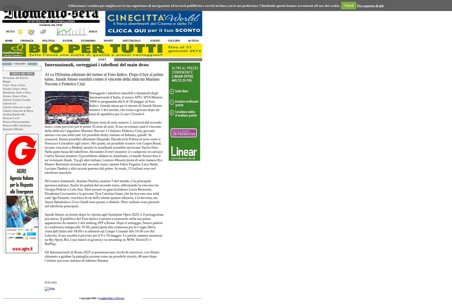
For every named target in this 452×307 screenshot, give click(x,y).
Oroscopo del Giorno (15, 78)
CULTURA (174, 40)
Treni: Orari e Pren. (14, 85)
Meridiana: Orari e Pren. (17, 92)
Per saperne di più (370, 5)
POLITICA (48, 40)
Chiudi (349, 5)
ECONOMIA (88, 40)
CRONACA (26, 40)
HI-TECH (193, 40)
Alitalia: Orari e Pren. (15, 89)
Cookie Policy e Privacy (112, 298)
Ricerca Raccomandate (16, 122)
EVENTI (155, 40)
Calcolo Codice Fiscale (16, 100)
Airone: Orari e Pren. (15, 96)
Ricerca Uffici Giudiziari (17, 125)
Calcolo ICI (9, 103)
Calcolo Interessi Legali (17, 107)
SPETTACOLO (131, 40)
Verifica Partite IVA (14, 114)
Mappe (7, 81)
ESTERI (67, 40)
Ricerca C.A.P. (11, 118)
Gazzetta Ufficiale (13, 129)
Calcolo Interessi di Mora (18, 111)
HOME (9, 40)
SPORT (108, 40)
